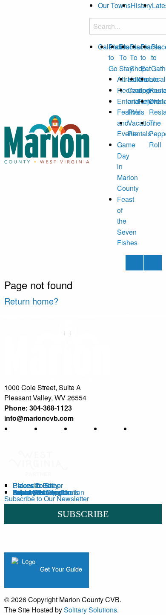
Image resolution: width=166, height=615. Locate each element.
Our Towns (114, 5)
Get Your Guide (60, 568)
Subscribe (83, 514)
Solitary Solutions (90, 610)
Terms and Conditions (46, 492)
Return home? (31, 301)
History (141, 5)
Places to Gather (38, 485)
